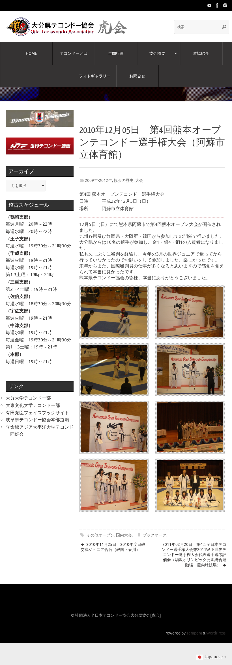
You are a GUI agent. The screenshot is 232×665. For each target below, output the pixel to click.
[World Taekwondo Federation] (217, 5)
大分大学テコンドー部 (28, 393)
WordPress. (216, 627)
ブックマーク (154, 529)
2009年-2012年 (98, 174)
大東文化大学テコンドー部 (33, 400)
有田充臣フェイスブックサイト (37, 407)
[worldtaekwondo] (225, 5)
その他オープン (100, 529)
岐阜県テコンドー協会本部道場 (37, 414)
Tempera (194, 627)
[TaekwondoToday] (209, 5)
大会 (139, 174)
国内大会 (124, 529)
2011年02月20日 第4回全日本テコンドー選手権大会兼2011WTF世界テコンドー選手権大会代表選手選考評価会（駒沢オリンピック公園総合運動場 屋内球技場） (194, 549)
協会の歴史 (124, 174)
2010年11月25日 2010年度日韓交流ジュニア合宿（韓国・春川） (113, 542)
